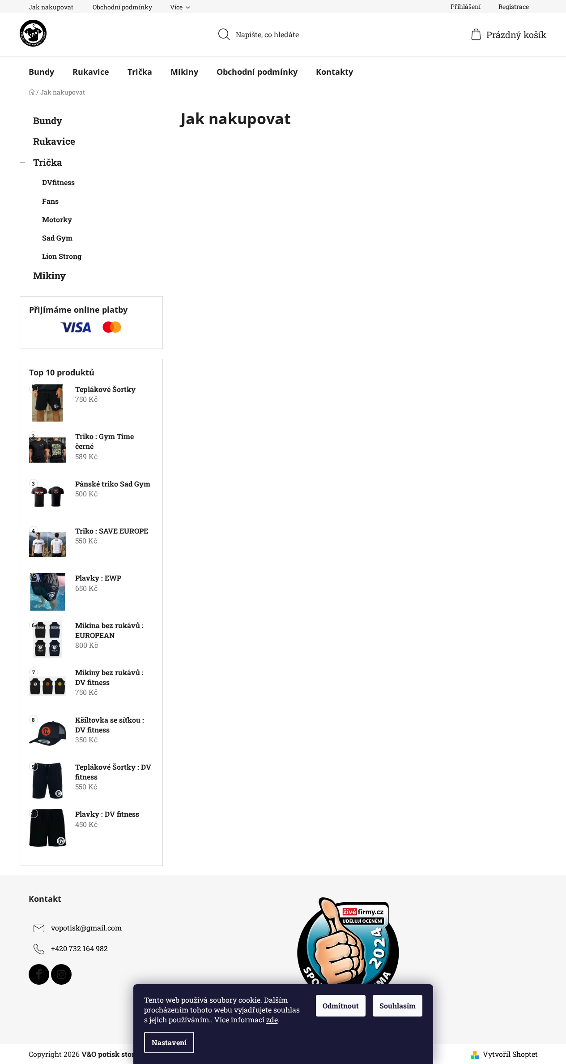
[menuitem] (41, 71)
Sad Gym (57, 237)
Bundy (47, 120)
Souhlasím (397, 1005)
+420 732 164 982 (79, 948)
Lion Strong (61, 256)
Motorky (57, 219)
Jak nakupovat (51, 7)
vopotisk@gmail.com (86, 927)
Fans (50, 201)
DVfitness (58, 182)
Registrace (513, 6)
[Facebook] (39, 974)
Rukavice (54, 141)
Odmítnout (341, 1005)
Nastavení (169, 1042)
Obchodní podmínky (122, 7)
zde (272, 1019)
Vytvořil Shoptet (510, 1054)
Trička (47, 162)
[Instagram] (61, 974)
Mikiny (49, 275)
